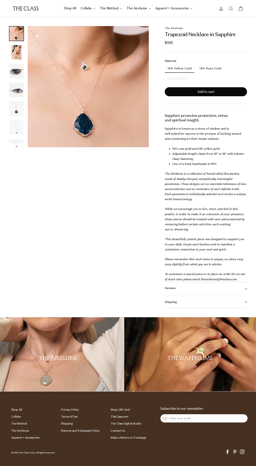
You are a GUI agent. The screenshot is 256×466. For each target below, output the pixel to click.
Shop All (70, 8)
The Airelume (137, 8)
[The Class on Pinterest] (235, 451)
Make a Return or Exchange (128, 437)
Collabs (86, 8)
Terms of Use (69, 416)
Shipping (171, 302)
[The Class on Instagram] (242, 451)
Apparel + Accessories (172, 8)
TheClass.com (119, 416)
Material (170, 61)
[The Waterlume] (190, 354)
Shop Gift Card (120, 409)
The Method (109, 8)
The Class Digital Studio (126, 423)
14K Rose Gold (210, 68)
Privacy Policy (70, 409)
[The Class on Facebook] (227, 451)
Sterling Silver (178, 78)
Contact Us (118, 430)
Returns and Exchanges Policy (80, 430)
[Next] (16, 145)
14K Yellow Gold (180, 68)
